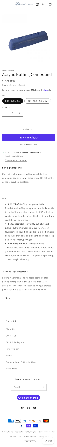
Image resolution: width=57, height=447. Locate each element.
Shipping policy (30, 441)
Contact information (47, 432)
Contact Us (11, 335)
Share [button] (8, 298)
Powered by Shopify (28, 432)
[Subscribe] (43, 387)
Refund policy (15, 436)
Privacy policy (44, 436)
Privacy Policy (12, 349)
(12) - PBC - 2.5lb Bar (37, 101)
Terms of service (30, 436)
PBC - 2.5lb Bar (12, 101)
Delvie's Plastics (14, 432)
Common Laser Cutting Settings (21, 362)
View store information (16, 160)
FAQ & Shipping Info (15, 342)
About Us (10, 329)
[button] (6, 4)
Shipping (5, 85)
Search (9, 355)
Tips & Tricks (11, 368)
